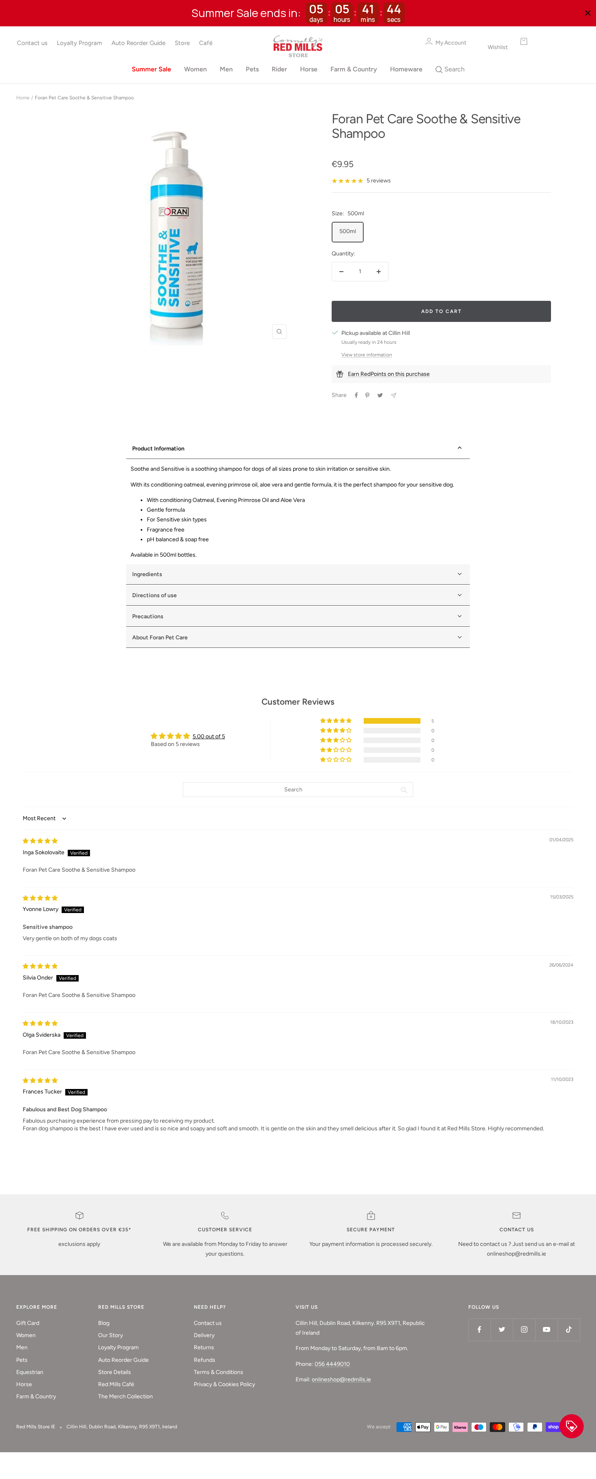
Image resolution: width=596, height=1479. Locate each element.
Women (195, 69)
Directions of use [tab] (154, 595)
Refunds (204, 1360)
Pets (252, 69)
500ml (347, 231)
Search (454, 69)
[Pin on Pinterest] (367, 395)
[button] (336, 721)
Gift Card (27, 1323)
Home (23, 98)
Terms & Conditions (218, 1372)
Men (226, 69)
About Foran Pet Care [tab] (160, 637)
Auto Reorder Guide (138, 43)
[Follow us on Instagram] (524, 1329)
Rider (279, 69)
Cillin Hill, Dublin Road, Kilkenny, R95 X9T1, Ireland (121, 1427)
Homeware (406, 69)
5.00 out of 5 (209, 736)
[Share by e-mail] (393, 395)
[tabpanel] (298, 512)
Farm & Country (353, 69)
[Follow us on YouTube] (546, 1329)
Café (205, 43)
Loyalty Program (79, 43)
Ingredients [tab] (147, 574)
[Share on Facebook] (356, 395)
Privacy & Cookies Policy (224, 1384)
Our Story (110, 1335)
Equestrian (29, 1372)
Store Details (114, 1372)
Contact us (32, 43)
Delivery (204, 1335)
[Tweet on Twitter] (380, 395)
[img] (40, 841)
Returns (204, 1347)
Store (182, 43)
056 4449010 (332, 1364)
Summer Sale (151, 69)
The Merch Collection (125, 1396)
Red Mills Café (116, 1384)
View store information (366, 355)
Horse (308, 69)
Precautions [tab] (147, 616)
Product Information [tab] (158, 448)
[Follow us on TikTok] (568, 1329)
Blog (103, 1323)
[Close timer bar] (588, 13)
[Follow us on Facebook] (479, 1329)
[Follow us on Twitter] (502, 1329)
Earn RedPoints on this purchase (389, 374)
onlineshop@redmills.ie (341, 1379)
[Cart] (544, 41)
